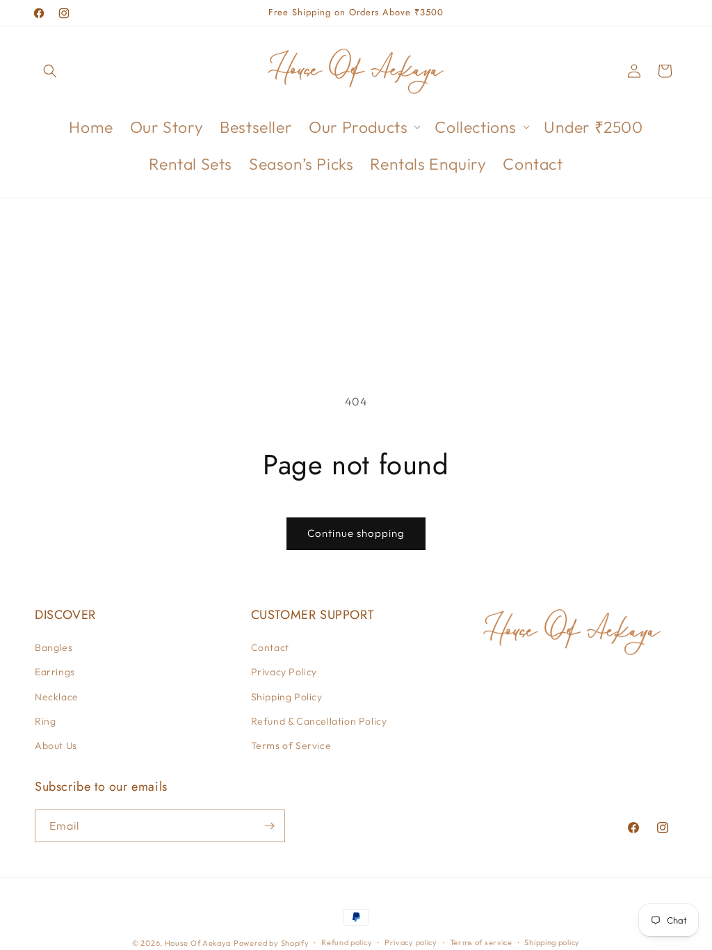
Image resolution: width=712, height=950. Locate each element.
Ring (45, 721)
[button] (50, 71)
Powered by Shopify (271, 943)
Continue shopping (356, 533)
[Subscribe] (269, 826)
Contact (270, 647)
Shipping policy (552, 942)
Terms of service (481, 942)
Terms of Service (291, 745)
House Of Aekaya (198, 943)
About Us (56, 745)
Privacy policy (411, 942)
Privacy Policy (284, 672)
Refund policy (346, 942)
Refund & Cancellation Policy (319, 721)
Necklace (57, 697)
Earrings (55, 672)
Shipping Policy (287, 697)
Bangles (53, 647)
